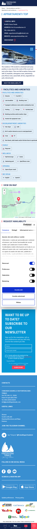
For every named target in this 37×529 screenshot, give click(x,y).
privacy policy (28, 357)
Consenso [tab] (5, 230)
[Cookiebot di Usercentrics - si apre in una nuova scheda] (23, 225)
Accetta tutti (19, 290)
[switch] (32, 269)
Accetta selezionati (18, 296)
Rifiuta (18, 302)
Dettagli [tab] (14, 230)
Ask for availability (12, 83)
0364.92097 (7, 400)
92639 (14, 400)
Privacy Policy (13, 364)
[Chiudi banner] (34, 225)
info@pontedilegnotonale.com (11, 402)
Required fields (10, 361)
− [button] (4, 193)
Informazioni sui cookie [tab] (28, 230)
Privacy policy (19, 498)
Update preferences (8, 498)
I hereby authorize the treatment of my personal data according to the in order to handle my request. (20, 357)
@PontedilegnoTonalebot (25, 435)
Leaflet (16, 217)
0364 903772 (11, 30)
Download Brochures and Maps (11, 419)
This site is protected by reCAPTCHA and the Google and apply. (18, 364)
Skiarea (4, 414)
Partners (4, 421)
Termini (33, 217)
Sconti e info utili (7, 417)
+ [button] (4, 190)
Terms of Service (21, 364)
